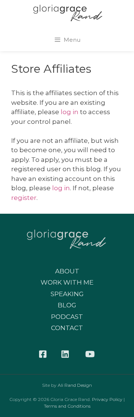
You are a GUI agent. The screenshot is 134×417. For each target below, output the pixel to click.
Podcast (67, 316)
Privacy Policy (107, 399)
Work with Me (67, 282)
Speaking (67, 294)
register (23, 197)
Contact (67, 328)
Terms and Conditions (67, 406)
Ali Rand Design (75, 385)
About (67, 271)
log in (70, 112)
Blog (67, 305)
